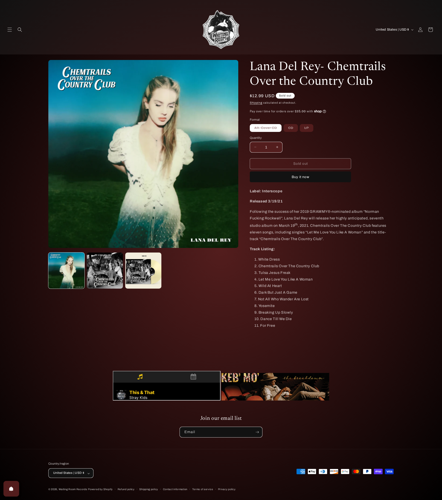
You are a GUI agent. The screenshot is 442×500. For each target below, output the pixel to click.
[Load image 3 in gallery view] (143, 271)
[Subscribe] (257, 432)
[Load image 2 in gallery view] (105, 271)
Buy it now (300, 177)
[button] (10, 30)
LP (308, 129)
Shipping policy (148, 489)
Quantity (256, 137)
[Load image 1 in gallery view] (66, 271)
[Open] (11, 489)
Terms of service (202, 489)
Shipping (256, 102)
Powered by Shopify (100, 489)
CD (293, 129)
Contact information (175, 489)
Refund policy (126, 489)
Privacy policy (227, 489)
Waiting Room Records (73, 489)
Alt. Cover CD (268, 129)
